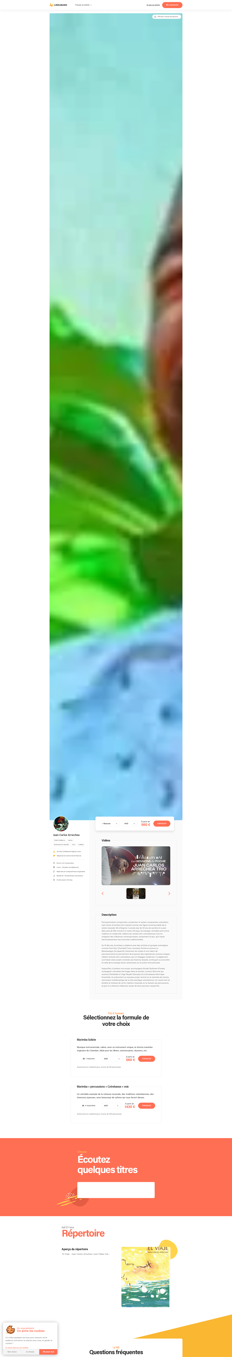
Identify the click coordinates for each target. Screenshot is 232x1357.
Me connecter (172, 5)
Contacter (161, 823)
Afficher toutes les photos (167, 16)
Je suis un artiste (153, 5)
